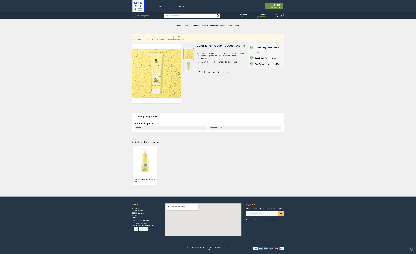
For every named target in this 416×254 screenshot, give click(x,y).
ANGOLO (276, 5)
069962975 (145, 220)
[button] (178, 73)
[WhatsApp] (223, 72)
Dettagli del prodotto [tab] (147, 116)
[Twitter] (209, 72)
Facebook (136, 229)
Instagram (145, 229)
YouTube (141, 229)
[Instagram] (214, 72)
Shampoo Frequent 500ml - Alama (144, 181)
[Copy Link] (228, 72)
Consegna (243, 14)
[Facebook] (204, 72)
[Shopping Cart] (282, 16)
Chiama (263, 14)
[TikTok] (219, 72)
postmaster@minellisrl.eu (142, 225)
